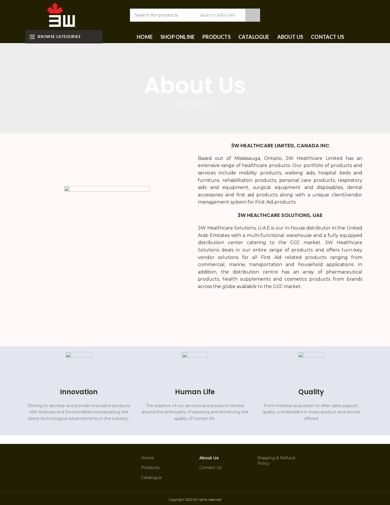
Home (183, 104)
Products (150, 467)
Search (252, 15)
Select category (218, 15)
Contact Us (210, 467)
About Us (209, 457)
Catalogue (151, 477)
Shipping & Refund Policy (276, 460)
